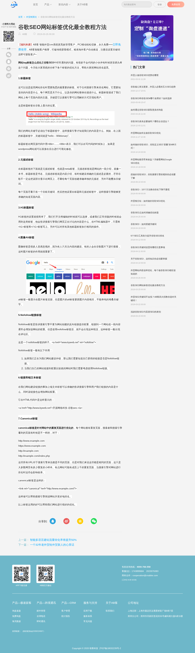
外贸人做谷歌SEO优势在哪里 (145, 75)
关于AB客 (82, 4)
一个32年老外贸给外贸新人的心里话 (52, 544)
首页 (35, 4)
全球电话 (41, 616)
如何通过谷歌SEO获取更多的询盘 (147, 110)
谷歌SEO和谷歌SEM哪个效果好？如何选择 (151, 98)
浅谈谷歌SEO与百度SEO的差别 (146, 312)
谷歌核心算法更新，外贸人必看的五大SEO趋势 (153, 87)
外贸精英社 (31, 17)
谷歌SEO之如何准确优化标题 (145, 212)
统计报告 (65, 616)
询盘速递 (16, 611)
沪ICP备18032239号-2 (110, 648)
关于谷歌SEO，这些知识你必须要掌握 (149, 259)
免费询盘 (16, 616)
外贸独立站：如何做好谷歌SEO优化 (148, 201)
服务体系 (87, 616)
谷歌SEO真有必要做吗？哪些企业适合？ (150, 121)
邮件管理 (41, 611)
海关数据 (16, 621)
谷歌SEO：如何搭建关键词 (143, 224)
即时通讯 (41, 621)
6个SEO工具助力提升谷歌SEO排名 (147, 235)
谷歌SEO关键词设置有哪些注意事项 (148, 247)
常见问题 (87, 621)
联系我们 (110, 611)
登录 (160, 4)
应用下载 (87, 611)
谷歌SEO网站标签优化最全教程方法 (148, 285)
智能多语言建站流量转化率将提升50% (53, 539)
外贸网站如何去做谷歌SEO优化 (146, 133)
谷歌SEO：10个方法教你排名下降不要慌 (150, 189)
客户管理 (65, 611)
